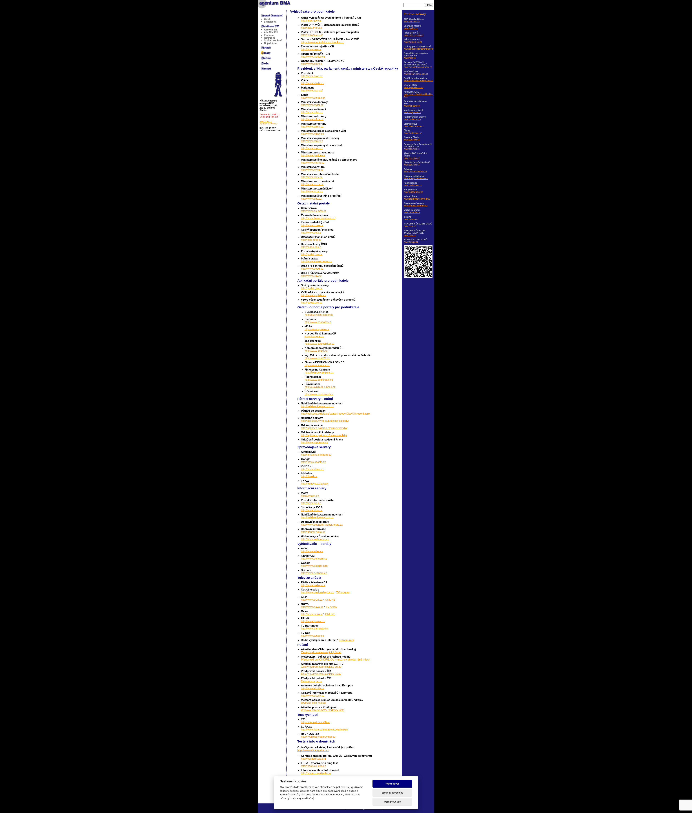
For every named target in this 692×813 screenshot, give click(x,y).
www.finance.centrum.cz (415, 205)
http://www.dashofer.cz (318, 322)
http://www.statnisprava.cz (316, 261)
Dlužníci (264, 57)
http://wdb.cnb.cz (311, 247)
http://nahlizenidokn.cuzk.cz (317, 406)
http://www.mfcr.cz (312, 112)
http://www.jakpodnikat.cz (319, 343)
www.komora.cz (314, 336)
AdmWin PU (271, 32)
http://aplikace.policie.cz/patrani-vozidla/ (324, 428)
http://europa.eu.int (312, 35)
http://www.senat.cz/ (313, 97)
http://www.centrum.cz (314, 558)
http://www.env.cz (311, 198)
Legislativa (270, 21)
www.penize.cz (411, 242)
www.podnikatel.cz (413, 133)
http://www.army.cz (312, 126)
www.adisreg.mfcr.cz (413, 35)
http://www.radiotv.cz (313, 585)
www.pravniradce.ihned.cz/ (417, 199)
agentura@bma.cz (269, 123)
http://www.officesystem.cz (313, 750)
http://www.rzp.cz (311, 49)
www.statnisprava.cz (413, 126)
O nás (263, 62)
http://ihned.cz (309, 476)
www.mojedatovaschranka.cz (418, 67)
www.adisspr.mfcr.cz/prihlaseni (418, 49)
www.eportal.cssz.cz (413, 87)
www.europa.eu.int (413, 42)
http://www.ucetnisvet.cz (319, 394)
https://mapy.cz (310, 495)
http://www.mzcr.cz (312, 184)
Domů (277, 73)
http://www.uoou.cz (312, 268)
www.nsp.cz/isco (412, 106)
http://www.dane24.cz (317, 358)
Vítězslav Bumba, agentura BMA (271, 3)
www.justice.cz (411, 28)
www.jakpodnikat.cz (413, 192)
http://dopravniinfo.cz (313, 531)
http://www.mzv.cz (312, 177)
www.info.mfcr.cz (412, 21)
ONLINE (330, 599)
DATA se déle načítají (313, 702)
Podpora (269, 35)
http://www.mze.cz (312, 191)
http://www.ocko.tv (312, 614)
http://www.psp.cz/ (312, 90)
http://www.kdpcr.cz (316, 350)
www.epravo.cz (411, 219)
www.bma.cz (266, 121)
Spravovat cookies (392, 792)
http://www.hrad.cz (312, 76)
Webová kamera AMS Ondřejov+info (322, 710)
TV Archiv (331, 606)
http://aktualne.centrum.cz (316, 454)
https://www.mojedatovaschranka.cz (322, 42)
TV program (343, 592)
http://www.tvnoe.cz (312, 635)
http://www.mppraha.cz (314, 442)
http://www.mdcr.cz (312, 104)
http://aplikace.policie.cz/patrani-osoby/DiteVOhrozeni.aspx (335, 413)
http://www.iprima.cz (313, 621)
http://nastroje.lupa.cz (313, 765)
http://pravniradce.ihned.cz (320, 386)
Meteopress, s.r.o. (311, 681)
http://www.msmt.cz (312, 162)
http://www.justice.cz (313, 56)
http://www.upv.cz (311, 275)
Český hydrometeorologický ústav (321, 652)
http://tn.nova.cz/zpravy (315, 483)
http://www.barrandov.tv (315, 628)
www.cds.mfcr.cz (412, 139)
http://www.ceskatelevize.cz (317, 592)
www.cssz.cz (410, 226)
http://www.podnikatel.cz (319, 379)
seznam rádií (346, 640)
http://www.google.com (314, 565)
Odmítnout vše (392, 801)
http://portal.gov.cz (311, 254)
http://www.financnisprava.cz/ (318, 218)
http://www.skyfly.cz (312, 688)
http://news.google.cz (313, 462)
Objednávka (270, 43)
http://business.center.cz (319, 314)
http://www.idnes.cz (312, 469)
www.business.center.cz (415, 171)
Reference (269, 37)
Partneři (264, 46)
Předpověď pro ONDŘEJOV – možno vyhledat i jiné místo (335, 659)
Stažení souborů (273, 40)
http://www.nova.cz (312, 606)
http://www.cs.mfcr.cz (313, 211)
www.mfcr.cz (410, 58)
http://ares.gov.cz (311, 20)
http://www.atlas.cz (312, 551)
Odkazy (264, 52)
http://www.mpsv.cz (312, 133)
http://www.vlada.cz (312, 83)
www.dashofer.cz (412, 212)
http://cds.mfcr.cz (311, 239)
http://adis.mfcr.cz (311, 27)
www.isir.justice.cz (412, 112)
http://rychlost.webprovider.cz (318, 736)
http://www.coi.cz (311, 232)
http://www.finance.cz (317, 365)
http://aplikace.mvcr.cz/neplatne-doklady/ (325, 420)
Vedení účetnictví (270, 14)
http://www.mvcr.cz (312, 169)
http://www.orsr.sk (311, 63)
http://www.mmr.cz (312, 141)
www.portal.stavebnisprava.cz (418, 80)
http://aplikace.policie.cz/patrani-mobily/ (324, 435)
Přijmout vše (392, 783)
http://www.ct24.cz (312, 599)
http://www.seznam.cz (314, 573)
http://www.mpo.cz (312, 148)
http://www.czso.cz (312, 225)
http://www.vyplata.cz (313, 295)
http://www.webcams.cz (315, 539)
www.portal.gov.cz (412, 119)
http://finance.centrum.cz (319, 372)
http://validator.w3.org (313, 758)
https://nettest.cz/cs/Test (315, 722)
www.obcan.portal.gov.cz (416, 74)
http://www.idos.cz (311, 510)
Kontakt (264, 67)
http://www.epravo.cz (317, 329)
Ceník (267, 19)
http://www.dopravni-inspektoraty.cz (322, 524)
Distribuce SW (268, 25)
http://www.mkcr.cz (312, 119)
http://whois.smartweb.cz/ (316, 773)
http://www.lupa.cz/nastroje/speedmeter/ (324, 729)
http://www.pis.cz (311, 503)
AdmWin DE (271, 29)
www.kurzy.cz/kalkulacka (416, 178)
